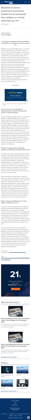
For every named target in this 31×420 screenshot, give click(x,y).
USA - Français (5, 24)
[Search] (29, 2)
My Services (15, 405)
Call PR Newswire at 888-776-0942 (15, 408)
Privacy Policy (12, 414)
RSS (16, 415)
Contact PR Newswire (15, 400)
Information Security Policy (23, 414)
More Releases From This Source (8, 357)
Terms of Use (4, 414)
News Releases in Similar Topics (8, 391)
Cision (18, 418)
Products (15, 402)
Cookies (20, 415)
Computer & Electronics (22, 388)
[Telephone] (25, 2)
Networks (19, 375)
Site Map (11, 415)
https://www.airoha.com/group (18, 252)
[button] (15, 95)
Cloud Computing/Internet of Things (7, 375)
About (15, 403)
